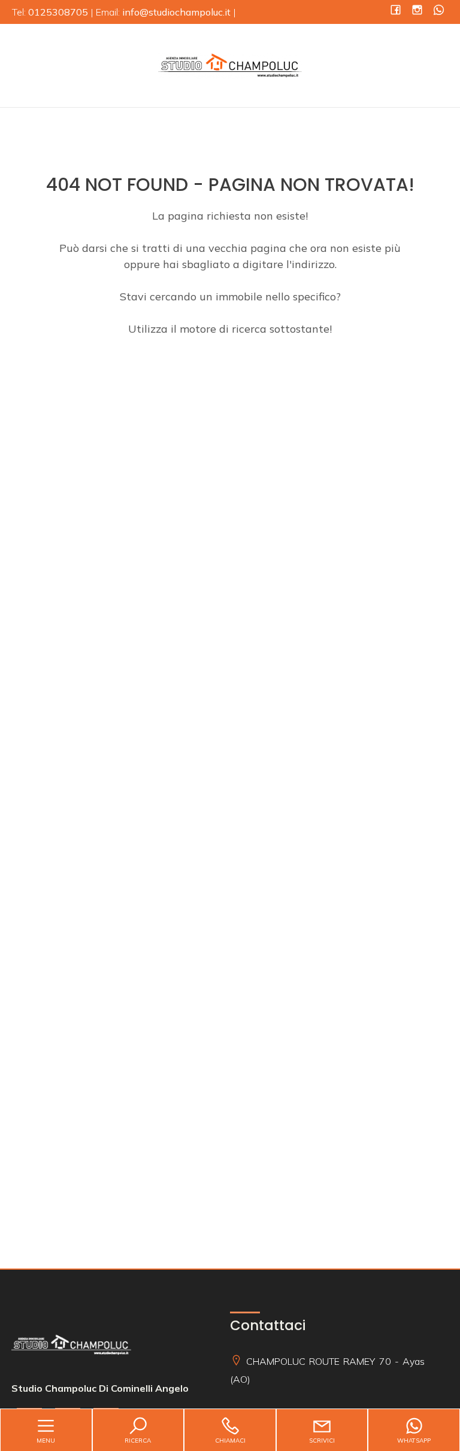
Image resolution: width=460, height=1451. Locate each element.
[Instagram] (417, 11)
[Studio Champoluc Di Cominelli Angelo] (230, 64)
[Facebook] (395, 11)
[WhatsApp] (439, 11)
